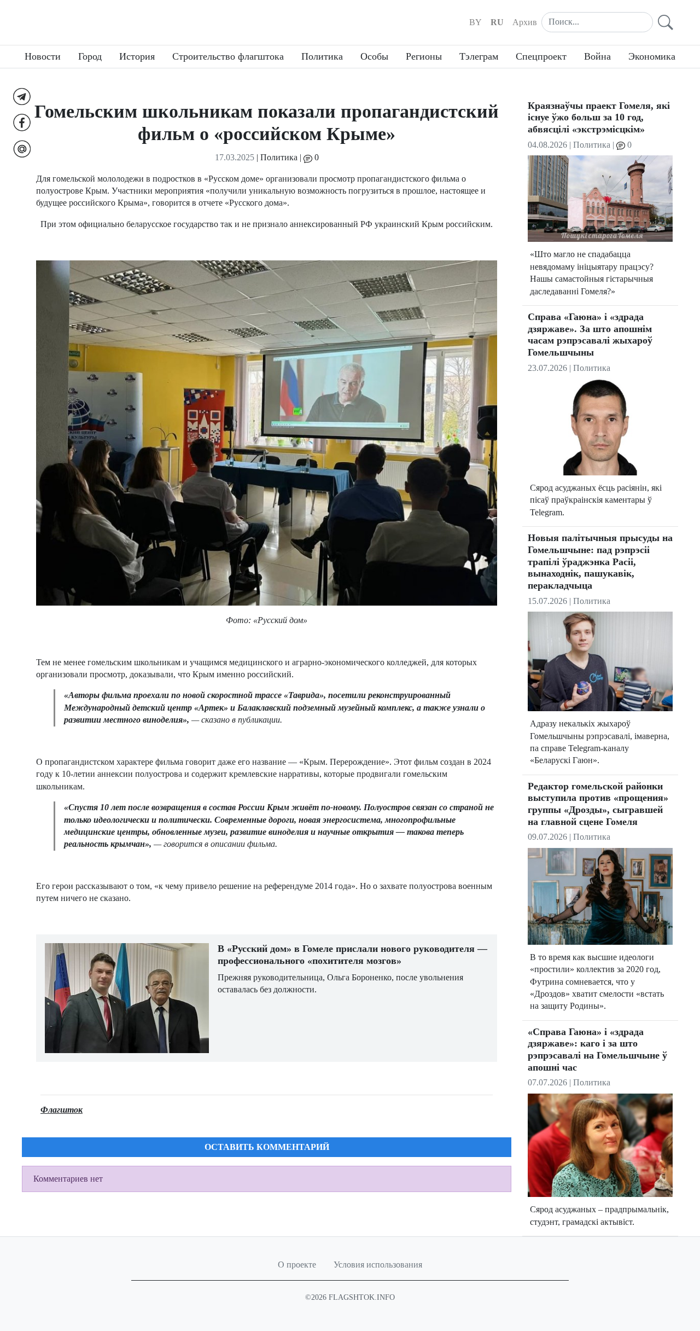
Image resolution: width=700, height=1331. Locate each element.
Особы (374, 56)
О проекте (297, 1264)
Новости (43, 56)
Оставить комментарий (267, 1147)
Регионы (424, 56)
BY (475, 22)
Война (597, 56)
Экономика (651, 56)
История (137, 56)
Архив (524, 22)
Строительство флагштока (228, 56)
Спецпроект (541, 56)
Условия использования (378, 1264)
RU (497, 22)
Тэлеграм (478, 56)
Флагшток (61, 1109)
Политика (322, 56)
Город (90, 56)
